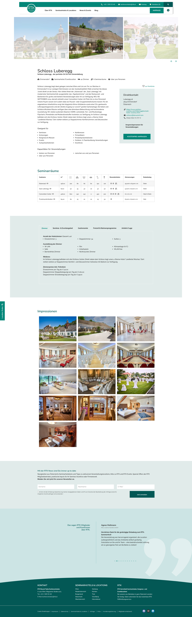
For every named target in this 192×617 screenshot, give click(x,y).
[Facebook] (144, 611)
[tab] (137, 126)
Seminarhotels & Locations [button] (66, 10)
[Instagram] (148, 611)
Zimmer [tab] (45, 228)
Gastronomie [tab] (83, 228)
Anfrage (92, 611)
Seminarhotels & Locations (79, 611)
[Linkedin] (152, 611)
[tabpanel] (96, 257)
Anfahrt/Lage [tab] (127, 228)
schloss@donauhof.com (134, 115)
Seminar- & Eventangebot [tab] (63, 228)
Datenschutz (64, 611)
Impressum (55, 611)
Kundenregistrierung (109, 611)
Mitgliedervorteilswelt (125, 611)
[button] (168, 10)
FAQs (99, 611)
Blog (96, 10)
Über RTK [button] (48, 10)
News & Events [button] (85, 10)
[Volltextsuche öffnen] (168, 4)
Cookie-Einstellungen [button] (44, 611)
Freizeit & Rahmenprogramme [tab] (104, 228)
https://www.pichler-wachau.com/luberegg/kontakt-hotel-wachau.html (137, 111)
